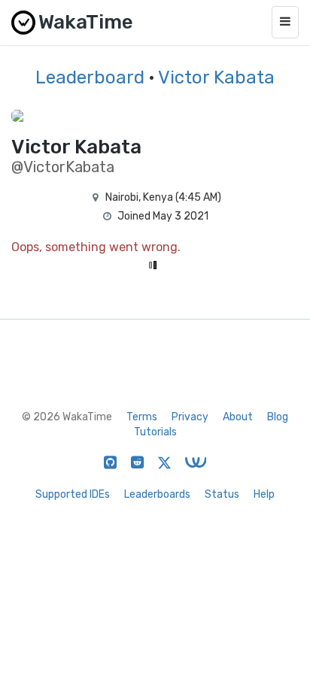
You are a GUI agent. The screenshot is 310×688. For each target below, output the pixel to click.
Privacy (190, 417)
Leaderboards (157, 494)
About (238, 417)
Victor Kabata (216, 77)
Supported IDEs (72, 494)
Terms (141, 417)
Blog (277, 417)
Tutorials (155, 432)
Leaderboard (89, 77)
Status (222, 494)
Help (264, 494)
